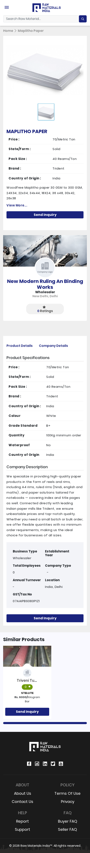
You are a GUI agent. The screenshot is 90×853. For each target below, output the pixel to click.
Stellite (27, 693)
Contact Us (22, 801)
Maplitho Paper (31, 31)
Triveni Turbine (30, 680)
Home (8, 31)
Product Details (19, 346)
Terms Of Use (67, 793)
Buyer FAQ (67, 821)
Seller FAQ (67, 829)
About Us (22, 793)
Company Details (53, 346)
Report (22, 821)
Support (22, 829)
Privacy (67, 801)
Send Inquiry (45, 214)
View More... (16, 205)
